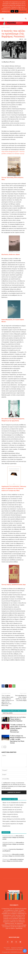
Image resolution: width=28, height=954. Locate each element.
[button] (2, 19)
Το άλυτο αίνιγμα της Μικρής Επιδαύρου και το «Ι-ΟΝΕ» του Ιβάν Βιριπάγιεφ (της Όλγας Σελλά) (18, 739)
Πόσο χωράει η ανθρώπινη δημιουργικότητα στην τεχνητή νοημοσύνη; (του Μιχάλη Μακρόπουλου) (14, 824)
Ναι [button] (12, 11)
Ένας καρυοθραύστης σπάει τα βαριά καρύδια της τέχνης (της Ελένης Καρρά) (20, 698)
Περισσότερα (19, 928)
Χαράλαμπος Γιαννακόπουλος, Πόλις (14, 488)
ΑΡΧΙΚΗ (3, 27)
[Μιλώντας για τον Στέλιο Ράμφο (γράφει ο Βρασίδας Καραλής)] (5, 719)
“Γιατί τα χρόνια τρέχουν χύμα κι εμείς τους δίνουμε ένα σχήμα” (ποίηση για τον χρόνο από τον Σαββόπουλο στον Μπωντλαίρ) (8, 700)
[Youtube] (20, 942)
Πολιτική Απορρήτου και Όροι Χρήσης (14, 949)
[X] (6, 686)
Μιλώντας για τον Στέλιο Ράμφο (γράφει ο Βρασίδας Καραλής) (18, 719)
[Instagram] (11, 941)
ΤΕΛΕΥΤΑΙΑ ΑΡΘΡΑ (7, 713)
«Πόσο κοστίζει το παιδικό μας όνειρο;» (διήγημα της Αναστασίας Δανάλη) (13, 837)
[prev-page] (3, 747)
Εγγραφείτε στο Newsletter (17, 947)
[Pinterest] (10, 686)
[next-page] (5, 747)
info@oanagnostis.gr (17, 931)
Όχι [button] (16, 11)
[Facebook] (3, 686)
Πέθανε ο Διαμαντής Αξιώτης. (10, 814)
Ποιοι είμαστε (7, 947)
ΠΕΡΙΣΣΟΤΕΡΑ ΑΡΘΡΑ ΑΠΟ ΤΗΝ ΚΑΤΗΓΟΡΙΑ (14, 711)
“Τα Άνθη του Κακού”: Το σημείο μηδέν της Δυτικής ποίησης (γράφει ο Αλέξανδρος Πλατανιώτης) (18, 728)
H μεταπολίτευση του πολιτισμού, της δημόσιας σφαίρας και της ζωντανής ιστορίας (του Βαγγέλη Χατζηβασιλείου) (12, 809)
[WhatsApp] (13, 686)
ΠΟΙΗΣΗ (8, 27)
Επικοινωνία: (8, 931)
